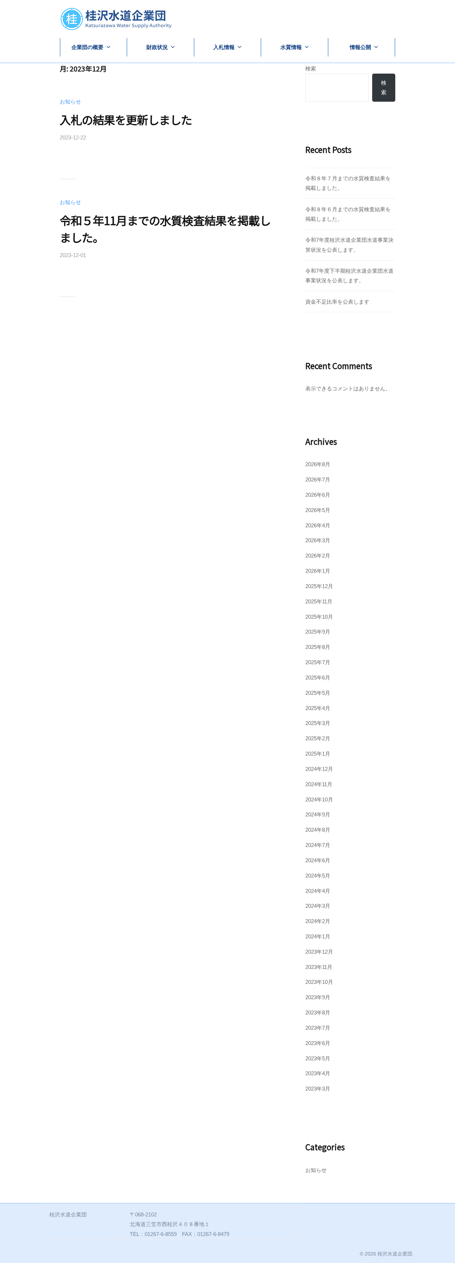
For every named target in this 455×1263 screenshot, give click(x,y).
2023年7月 (317, 1028)
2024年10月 (319, 799)
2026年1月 (317, 571)
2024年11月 (318, 784)
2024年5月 (317, 876)
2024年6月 (317, 860)
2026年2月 (317, 556)
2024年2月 (317, 921)
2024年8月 (317, 830)
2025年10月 (319, 617)
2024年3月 (317, 906)
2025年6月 (317, 678)
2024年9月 (317, 814)
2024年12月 (319, 769)
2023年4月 (317, 1073)
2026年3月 (317, 540)
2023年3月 (317, 1089)
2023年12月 (319, 952)
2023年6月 (317, 1043)
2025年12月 (319, 586)
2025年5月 (317, 693)
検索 (310, 68)
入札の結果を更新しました (126, 119)
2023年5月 (317, 1058)
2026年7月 (317, 479)
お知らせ (70, 101)
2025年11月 (318, 601)
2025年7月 (317, 662)
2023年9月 (317, 997)
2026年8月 (317, 464)
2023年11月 (318, 967)
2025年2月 (317, 738)
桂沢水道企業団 (395, 1254)
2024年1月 (317, 936)
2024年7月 (317, 845)
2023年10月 (319, 982)
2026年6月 (317, 495)
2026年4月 (317, 525)
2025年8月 (317, 647)
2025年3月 (317, 723)
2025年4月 (317, 708)
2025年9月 (317, 632)
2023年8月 (317, 1012)
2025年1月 (317, 754)
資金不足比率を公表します (337, 302)
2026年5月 (317, 510)
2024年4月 (317, 891)
